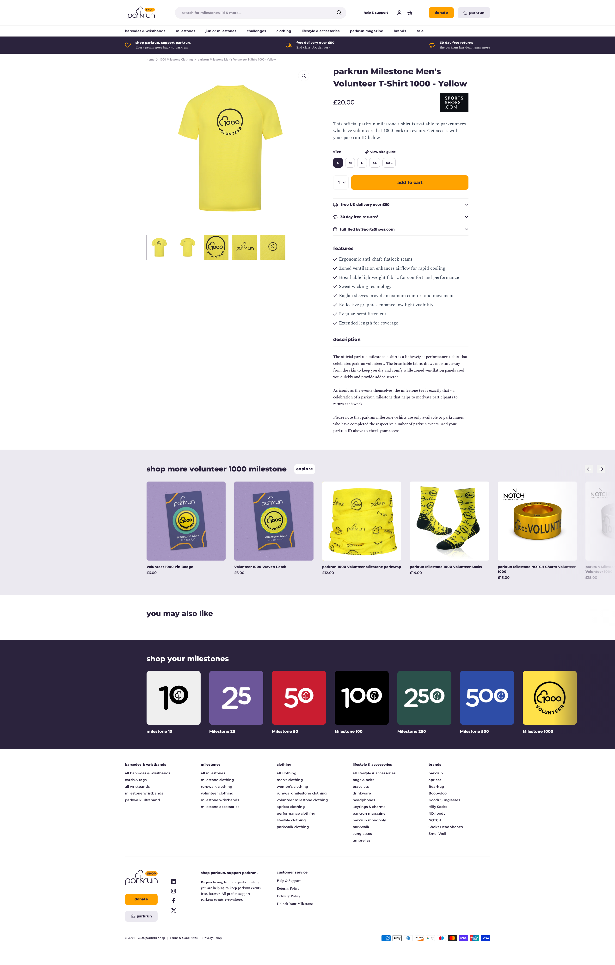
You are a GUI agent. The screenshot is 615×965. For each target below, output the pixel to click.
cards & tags (136, 780)
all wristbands (137, 786)
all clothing (286, 773)
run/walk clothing (216, 786)
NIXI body (437, 813)
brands (400, 31)
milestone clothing (217, 780)
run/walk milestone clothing (302, 793)
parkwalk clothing (293, 827)
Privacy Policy (212, 938)
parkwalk (361, 827)
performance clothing (296, 813)
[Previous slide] (589, 469)
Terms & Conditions (184, 938)
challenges (256, 31)
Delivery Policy (288, 896)
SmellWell (437, 833)
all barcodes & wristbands (147, 773)
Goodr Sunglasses (444, 800)
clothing (284, 31)
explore (304, 469)
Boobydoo (438, 793)
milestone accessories (220, 807)
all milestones (213, 773)
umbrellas (361, 840)
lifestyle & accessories (320, 31)
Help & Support (289, 880)
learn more (482, 47)
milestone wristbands (144, 793)
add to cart (410, 182)
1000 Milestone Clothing (176, 59)
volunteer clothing (217, 793)
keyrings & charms (369, 807)
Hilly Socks (438, 807)
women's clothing (292, 786)
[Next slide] (601, 469)
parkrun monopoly (369, 820)
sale (420, 31)
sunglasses (362, 833)
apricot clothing (291, 807)
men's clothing (290, 780)
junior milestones (221, 31)
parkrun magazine (366, 31)
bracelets (361, 786)
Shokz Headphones (446, 827)
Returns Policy (288, 888)
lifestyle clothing (291, 820)
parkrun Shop (155, 937)
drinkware (362, 793)
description (347, 339)
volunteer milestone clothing (302, 800)
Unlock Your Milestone (295, 903)
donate (441, 12)
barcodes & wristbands (145, 31)
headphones (364, 800)
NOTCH (435, 820)
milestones (185, 31)
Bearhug (436, 786)
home (150, 59)
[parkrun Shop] (141, 13)
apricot (435, 780)
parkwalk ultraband (142, 800)
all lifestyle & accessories (374, 773)
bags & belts (363, 780)
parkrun (436, 773)
